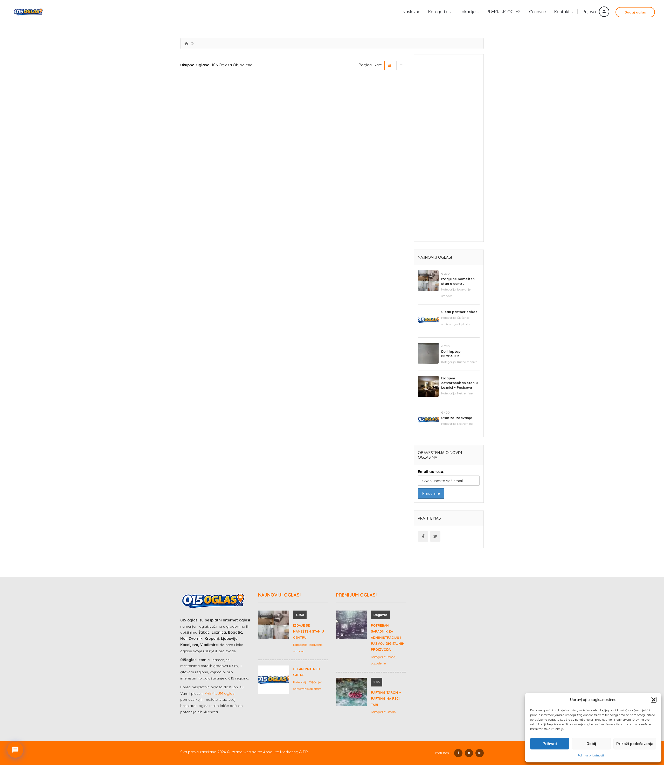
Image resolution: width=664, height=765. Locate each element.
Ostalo (391, 712)
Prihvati (550, 743)
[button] (653, 699)
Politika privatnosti (591, 755)
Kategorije (438, 11)
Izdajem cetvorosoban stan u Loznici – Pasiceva (459, 382)
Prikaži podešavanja (634, 743)
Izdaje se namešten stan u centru (308, 631)
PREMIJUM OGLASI (504, 11)
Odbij (591, 743)
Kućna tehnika (467, 362)
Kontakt (562, 11)
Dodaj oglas (635, 12)
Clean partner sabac (459, 312)
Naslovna (411, 11)
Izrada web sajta (246, 751)
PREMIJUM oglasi (219, 693)
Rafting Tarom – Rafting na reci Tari (386, 698)
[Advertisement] (449, 150)
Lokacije (468, 11)
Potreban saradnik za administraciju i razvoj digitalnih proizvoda (388, 637)
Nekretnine (465, 393)
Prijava (590, 11)
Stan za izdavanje (456, 418)
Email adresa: (431, 471)
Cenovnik (538, 11)
